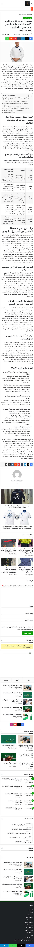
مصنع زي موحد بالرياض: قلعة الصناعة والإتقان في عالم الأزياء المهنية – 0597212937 (8, 550)
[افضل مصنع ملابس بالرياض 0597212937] (28, 781)
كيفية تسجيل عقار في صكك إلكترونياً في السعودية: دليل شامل (26, 764)
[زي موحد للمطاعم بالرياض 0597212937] (28, 788)
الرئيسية (29, 14)
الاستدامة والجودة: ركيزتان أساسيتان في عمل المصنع (16, 108)
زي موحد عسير (29, 932)
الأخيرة (28, 680)
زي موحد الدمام (29, 919)
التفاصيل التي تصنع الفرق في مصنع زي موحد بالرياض (16, 106)
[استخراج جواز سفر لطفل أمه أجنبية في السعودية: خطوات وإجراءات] (27, 688)
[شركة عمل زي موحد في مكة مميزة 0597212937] (28, 796)
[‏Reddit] (15, 464)
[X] (28, 464)
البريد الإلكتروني (29, 613)
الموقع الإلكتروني (29, 620)
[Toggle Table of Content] (29, 95)
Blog (31, 912)
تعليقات (6, 680)
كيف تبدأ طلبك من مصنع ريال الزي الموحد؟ (14, 110)
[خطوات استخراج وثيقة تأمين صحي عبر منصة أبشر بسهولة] (27, 717)
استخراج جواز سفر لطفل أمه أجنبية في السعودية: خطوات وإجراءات (25, 746)
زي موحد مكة (29, 935)
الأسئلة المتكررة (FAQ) (9, 112)
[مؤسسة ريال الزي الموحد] (27, 3)
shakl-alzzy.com (26, 34)
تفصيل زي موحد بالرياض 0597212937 (23, 940)
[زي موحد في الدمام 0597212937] (28, 810)
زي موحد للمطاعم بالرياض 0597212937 (12, 786)
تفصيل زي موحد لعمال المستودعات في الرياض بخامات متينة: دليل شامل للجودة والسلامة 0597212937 (8, 570)
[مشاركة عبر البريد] (9, 464)
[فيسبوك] (31, 464)
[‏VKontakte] (12, 464)
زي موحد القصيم (29, 924)
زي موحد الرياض (22, 14)
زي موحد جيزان (29, 930)
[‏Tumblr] (22, 464)
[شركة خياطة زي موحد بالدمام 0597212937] (28, 803)
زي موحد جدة (29, 927)
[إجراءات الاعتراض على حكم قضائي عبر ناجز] (27, 695)
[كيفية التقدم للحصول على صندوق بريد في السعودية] (27, 709)
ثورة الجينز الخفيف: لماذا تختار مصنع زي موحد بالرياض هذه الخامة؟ (16, 98)
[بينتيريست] (18, 464)
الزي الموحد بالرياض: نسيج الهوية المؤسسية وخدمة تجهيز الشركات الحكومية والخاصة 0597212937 (25, 551)
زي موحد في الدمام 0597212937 (14, 808)
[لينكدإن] (25, 464)
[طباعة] (6, 464)
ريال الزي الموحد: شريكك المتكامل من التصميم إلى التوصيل (15, 104)
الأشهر (17, 680)
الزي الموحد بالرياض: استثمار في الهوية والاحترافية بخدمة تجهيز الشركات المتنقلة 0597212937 (26, 570)
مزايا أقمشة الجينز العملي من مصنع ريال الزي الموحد (16, 101)
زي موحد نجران (29, 937)
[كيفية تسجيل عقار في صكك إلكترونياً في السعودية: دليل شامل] (27, 702)
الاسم (31, 606)
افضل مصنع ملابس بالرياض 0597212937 (12, 779)
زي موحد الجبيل (29, 917)
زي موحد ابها (30, 914)
